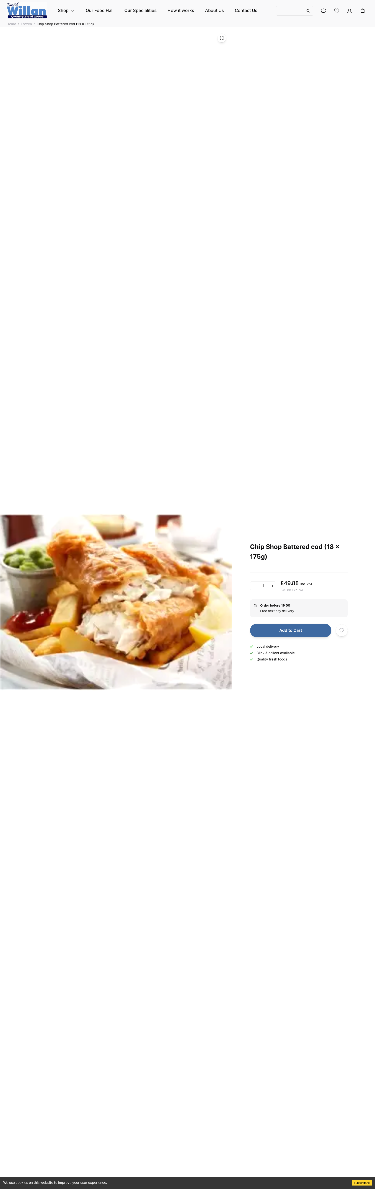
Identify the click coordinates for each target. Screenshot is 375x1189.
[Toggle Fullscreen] (221, 38)
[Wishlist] (336, 11)
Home (11, 24)
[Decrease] (253, 586)
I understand (362, 1182)
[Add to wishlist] (342, 631)
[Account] (323, 11)
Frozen (26, 24)
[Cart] (362, 11)
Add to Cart (290, 630)
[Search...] (294, 10)
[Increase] (272, 586)
